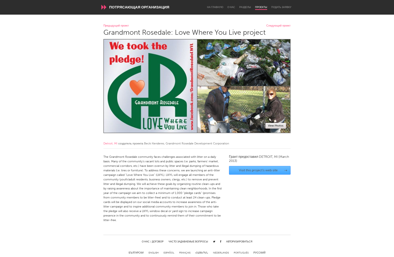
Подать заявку (281, 7)
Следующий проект (278, 25)
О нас (231, 7)
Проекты (261, 7)
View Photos (275, 125)
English (154, 252)
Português (241, 252)
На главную (215, 7)
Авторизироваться (239, 241)
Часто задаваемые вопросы (188, 241)
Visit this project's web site (263, 170)
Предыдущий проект (116, 25)
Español (169, 252)
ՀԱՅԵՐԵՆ (201, 252)
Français (184, 252)
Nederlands (221, 252)
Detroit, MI (110, 143)
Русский (259, 252)
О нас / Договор (153, 241)
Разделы (245, 7)
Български (136, 252)
